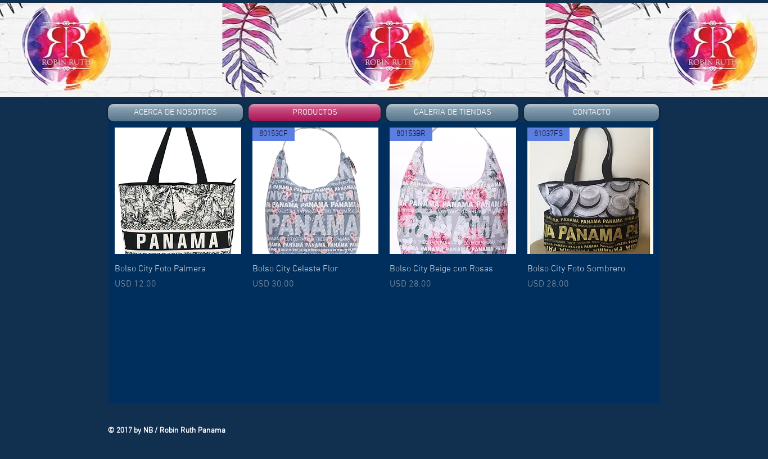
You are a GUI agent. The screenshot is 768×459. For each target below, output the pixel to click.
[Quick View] (178, 191)
